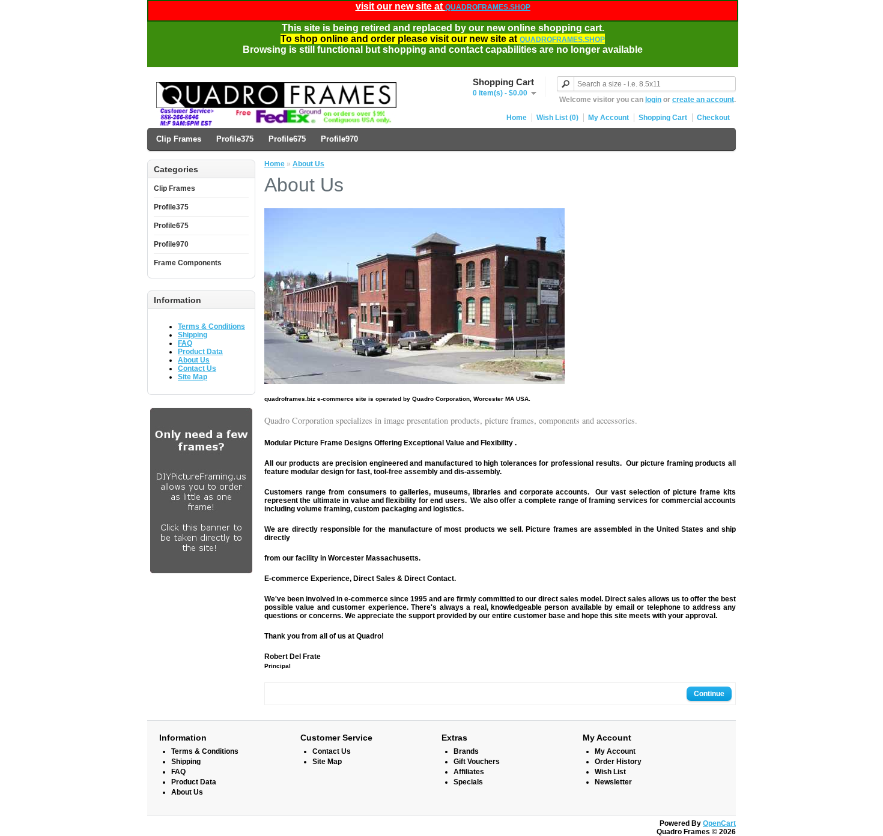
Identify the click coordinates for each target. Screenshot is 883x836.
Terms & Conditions (211, 326)
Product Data (200, 351)
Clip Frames (178, 138)
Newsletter (613, 782)
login (653, 99)
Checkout (713, 117)
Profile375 (234, 138)
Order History (618, 761)
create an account (703, 99)
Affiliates (469, 772)
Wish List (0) (557, 117)
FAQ (185, 343)
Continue (709, 694)
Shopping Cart (663, 117)
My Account (608, 117)
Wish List (610, 772)
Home (516, 117)
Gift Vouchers (477, 761)
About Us (194, 360)
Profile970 (339, 138)
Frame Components (188, 263)
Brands (466, 751)
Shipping (192, 335)
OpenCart (719, 823)
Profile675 (287, 138)
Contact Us (197, 368)
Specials (468, 782)
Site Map (192, 377)
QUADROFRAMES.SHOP (487, 7)
